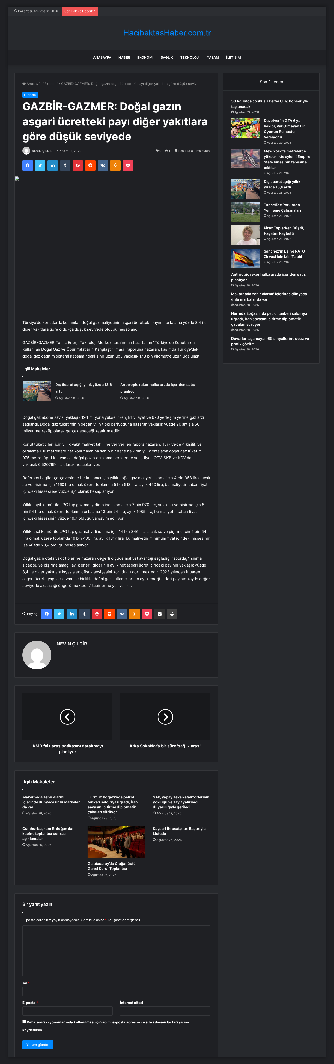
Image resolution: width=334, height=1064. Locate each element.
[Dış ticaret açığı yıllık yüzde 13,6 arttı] (37, 391)
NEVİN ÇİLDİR (42, 151)
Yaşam (213, 57)
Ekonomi (145, 57)
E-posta (30, 1002)
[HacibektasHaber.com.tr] (167, 32)
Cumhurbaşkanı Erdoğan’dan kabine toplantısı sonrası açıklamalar (48, 833)
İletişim (233, 57)
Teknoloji (190, 57)
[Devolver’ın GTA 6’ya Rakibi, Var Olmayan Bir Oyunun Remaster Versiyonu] (245, 128)
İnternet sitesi (131, 1002)
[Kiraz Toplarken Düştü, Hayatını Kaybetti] (245, 235)
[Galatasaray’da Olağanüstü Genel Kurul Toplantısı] (116, 842)
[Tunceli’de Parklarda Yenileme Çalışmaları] (245, 212)
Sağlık (167, 57)
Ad (26, 983)
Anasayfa (102, 57)
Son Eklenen (271, 81)
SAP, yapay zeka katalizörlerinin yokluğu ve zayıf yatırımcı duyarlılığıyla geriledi (181, 802)
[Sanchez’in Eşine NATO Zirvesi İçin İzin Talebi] (245, 258)
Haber (124, 57)
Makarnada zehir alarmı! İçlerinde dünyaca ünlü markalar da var (51, 802)
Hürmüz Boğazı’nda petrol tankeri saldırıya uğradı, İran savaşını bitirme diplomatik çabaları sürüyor (269, 319)
